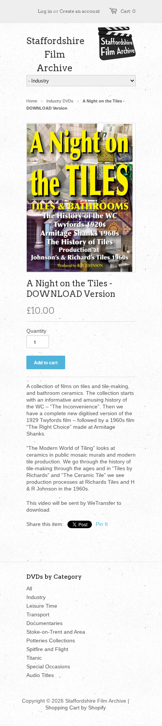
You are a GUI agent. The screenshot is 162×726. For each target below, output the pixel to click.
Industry (36, 597)
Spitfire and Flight (47, 649)
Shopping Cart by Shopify (75, 708)
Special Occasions (48, 666)
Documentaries (44, 623)
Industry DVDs (59, 101)
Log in (45, 11)
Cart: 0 (128, 11)
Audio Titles (40, 675)
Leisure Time (41, 606)
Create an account (80, 11)
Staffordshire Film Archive (54, 54)
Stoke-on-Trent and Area (55, 632)
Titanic (34, 658)
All (29, 588)
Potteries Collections (50, 640)
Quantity (36, 331)
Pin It (102, 524)
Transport (37, 614)
